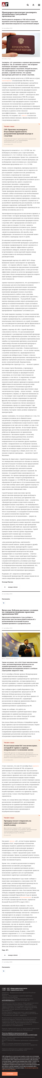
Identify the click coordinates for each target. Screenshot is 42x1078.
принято (36, 766)
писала (24, 115)
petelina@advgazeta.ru (8, 1000)
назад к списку (13, 587)
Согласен (9, 1073)
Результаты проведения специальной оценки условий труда (19, 1034)
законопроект (7, 81)
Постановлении (25, 897)
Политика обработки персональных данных (14, 1033)
